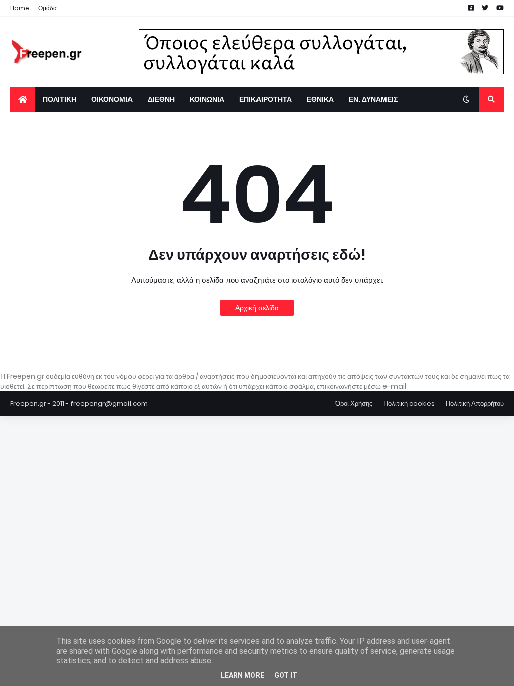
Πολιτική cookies (409, 403)
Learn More (242, 675)
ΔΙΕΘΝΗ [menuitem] (161, 99)
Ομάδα (47, 8)
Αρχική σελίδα (257, 308)
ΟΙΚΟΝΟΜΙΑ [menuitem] (112, 99)
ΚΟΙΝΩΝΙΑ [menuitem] (207, 99)
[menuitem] (22, 99)
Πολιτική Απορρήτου (475, 403)
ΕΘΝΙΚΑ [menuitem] (320, 99)
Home (19, 8)
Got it (285, 675)
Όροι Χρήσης (353, 403)
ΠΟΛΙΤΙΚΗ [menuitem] (59, 99)
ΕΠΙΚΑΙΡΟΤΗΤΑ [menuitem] (265, 99)
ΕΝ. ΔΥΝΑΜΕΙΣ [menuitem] (373, 99)
